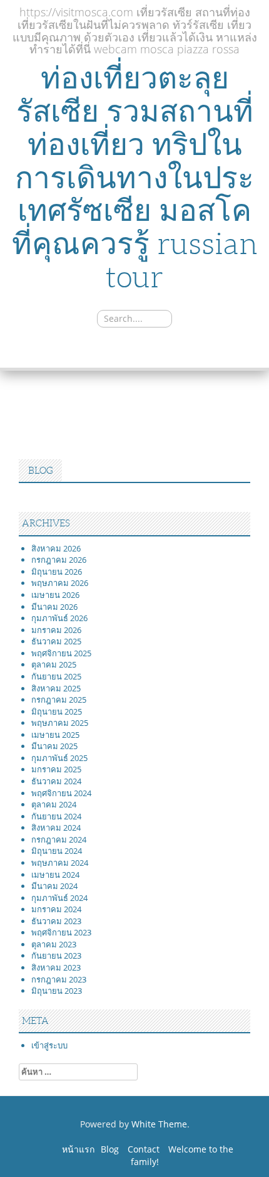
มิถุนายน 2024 (56, 850)
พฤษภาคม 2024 (59, 862)
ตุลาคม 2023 (53, 944)
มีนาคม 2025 (54, 746)
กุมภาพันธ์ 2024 (59, 897)
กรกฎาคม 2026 (58, 559)
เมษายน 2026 (55, 594)
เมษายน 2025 (55, 734)
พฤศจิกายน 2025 (61, 653)
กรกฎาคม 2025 (58, 699)
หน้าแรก (78, 1149)
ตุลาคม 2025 (53, 664)
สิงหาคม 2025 (56, 688)
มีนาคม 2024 (54, 886)
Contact (144, 1149)
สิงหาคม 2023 (56, 967)
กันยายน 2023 (56, 955)
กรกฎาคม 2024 (58, 839)
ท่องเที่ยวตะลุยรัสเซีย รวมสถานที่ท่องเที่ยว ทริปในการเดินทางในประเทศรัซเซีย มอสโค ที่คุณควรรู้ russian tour (135, 177)
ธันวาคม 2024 (56, 781)
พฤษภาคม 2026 (59, 582)
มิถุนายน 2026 (56, 571)
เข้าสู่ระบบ (49, 1045)
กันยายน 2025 (56, 676)
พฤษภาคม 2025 (59, 722)
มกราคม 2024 (56, 909)
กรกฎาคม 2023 (58, 979)
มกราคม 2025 (56, 769)
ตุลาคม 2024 (53, 804)
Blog (110, 1149)
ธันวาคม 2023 (56, 921)
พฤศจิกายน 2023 (61, 932)
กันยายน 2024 (56, 816)
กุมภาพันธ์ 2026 (59, 618)
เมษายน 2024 (55, 874)
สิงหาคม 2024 (56, 827)
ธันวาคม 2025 (56, 641)
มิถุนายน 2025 (56, 711)
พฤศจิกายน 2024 (61, 793)
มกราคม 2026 (56, 630)
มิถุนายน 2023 (56, 990)
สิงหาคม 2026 (56, 548)
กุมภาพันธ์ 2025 (59, 758)
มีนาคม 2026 (54, 606)
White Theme (159, 1124)
